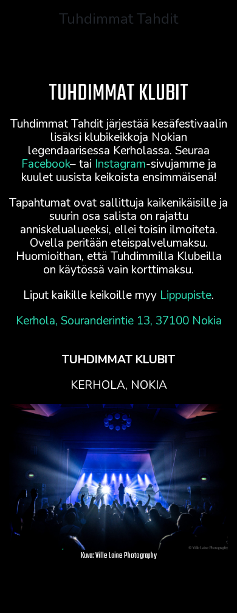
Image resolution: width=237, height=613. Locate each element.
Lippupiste (185, 295)
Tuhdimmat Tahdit (118, 19)
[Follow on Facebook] (94, 591)
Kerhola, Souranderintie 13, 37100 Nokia (119, 321)
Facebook (45, 164)
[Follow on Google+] (143, 591)
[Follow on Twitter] (70, 591)
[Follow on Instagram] (118, 591)
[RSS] (167, 591)
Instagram (120, 164)
